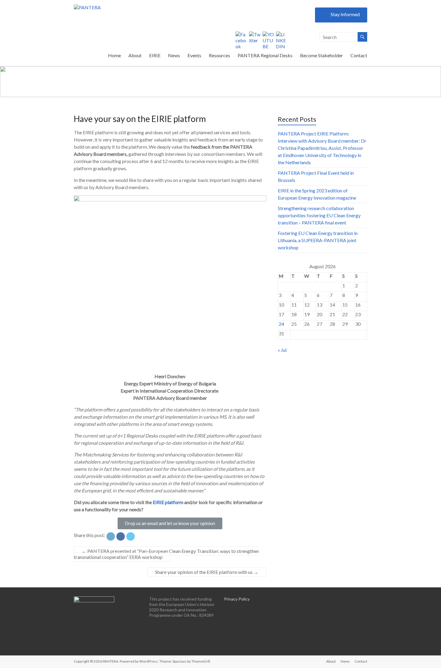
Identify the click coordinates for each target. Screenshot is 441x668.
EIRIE (154, 55)
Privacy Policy (237, 598)
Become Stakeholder (321, 55)
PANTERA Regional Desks (265, 55)
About (135, 55)
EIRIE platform (168, 502)
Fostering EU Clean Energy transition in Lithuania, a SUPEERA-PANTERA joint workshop (318, 240)
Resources (219, 55)
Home (114, 55)
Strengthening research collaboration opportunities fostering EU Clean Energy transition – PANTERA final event (319, 215)
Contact (358, 55)
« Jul (282, 350)
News (174, 55)
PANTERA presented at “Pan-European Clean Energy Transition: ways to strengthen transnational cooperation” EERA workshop (166, 554)
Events (194, 55)
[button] (170, 523)
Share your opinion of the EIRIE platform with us (206, 572)
